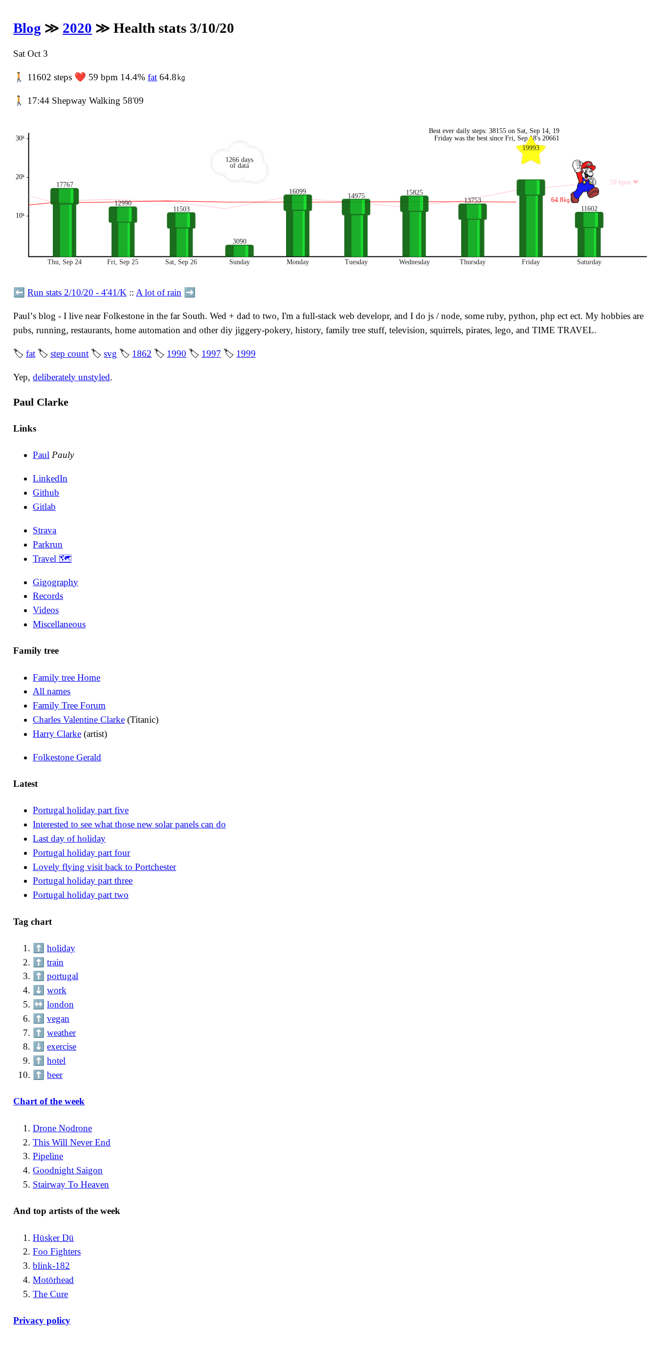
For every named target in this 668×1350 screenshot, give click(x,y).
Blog (27, 28)
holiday (61, 948)
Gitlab (44, 507)
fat (152, 77)
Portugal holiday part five (81, 810)
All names (51, 691)
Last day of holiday (69, 838)
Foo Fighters (57, 1251)
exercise (61, 1046)
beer (55, 1075)
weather (61, 1033)
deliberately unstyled (71, 377)
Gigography (55, 582)
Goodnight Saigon (68, 1170)
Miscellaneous (59, 624)
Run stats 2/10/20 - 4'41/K (77, 292)
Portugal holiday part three (83, 880)
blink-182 (51, 1265)
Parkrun (48, 544)
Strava (44, 530)
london (60, 1004)
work (57, 990)
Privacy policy (41, 1320)
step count (69, 353)
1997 (211, 353)
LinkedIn (50, 478)
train (55, 962)
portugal (62, 976)
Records (48, 596)
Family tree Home (66, 677)
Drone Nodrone (62, 1128)
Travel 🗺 (52, 558)
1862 (142, 353)
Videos (46, 610)
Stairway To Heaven (71, 1184)
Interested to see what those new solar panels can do (129, 824)
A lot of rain (158, 292)
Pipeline (48, 1156)
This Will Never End (72, 1142)
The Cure (50, 1294)
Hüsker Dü (53, 1238)
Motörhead (53, 1280)
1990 (176, 353)
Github (46, 492)
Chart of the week (49, 1101)
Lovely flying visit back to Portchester (104, 867)
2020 (77, 28)
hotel (56, 1060)
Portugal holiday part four (81, 852)
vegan (58, 1018)
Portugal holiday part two (81, 895)
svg (110, 353)
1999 (246, 353)
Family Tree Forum (69, 705)
